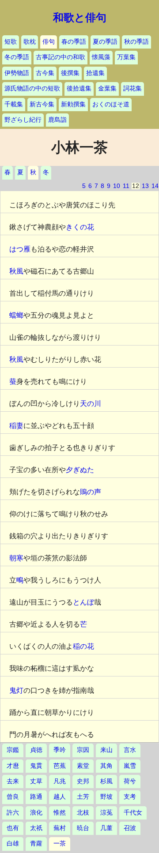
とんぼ (83, 602)
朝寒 (16, 558)
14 (155, 186)
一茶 (59, 843)
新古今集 (42, 104)
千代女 (133, 812)
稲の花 (83, 646)
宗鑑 (13, 750)
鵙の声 (90, 492)
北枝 (83, 812)
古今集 (45, 73)
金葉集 (107, 88)
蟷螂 (16, 315)
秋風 (16, 271)
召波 (130, 828)
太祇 (36, 828)
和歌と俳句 (79, 17)
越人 (59, 796)
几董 (106, 828)
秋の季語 (136, 41)
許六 (13, 812)
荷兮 (130, 781)
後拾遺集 (79, 88)
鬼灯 (16, 690)
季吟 (59, 750)
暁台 (83, 828)
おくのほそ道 (110, 104)
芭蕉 (59, 766)
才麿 (13, 766)
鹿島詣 (57, 119)
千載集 (13, 104)
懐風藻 (101, 57)
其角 (106, 766)
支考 (130, 796)
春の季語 (73, 41)
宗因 (83, 750)
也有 (13, 828)
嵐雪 (130, 766)
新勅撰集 (73, 104)
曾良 (13, 796)
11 (126, 186)
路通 (36, 796)
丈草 (36, 781)
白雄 (13, 843)
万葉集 (126, 57)
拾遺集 (95, 73)
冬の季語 (16, 57)
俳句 (48, 41)
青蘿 (36, 843)
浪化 (36, 812)
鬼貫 (36, 766)
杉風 (106, 781)
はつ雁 (19, 249)
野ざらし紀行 (23, 119)
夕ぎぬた (80, 469)
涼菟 (106, 812)
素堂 (83, 766)
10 (116, 186)
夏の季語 (105, 41)
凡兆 (59, 781)
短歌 (10, 41)
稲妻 (16, 425)
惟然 (59, 812)
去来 (13, 781)
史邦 (83, 781)
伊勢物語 (16, 73)
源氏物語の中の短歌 (32, 88)
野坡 (106, 796)
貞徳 (36, 750)
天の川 (90, 403)
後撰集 (70, 73)
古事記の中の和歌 (60, 57)
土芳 (83, 796)
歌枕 (29, 41)
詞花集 (132, 88)
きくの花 (80, 227)
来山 (106, 750)
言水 (130, 750)
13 (145, 186)
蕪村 (59, 828)
